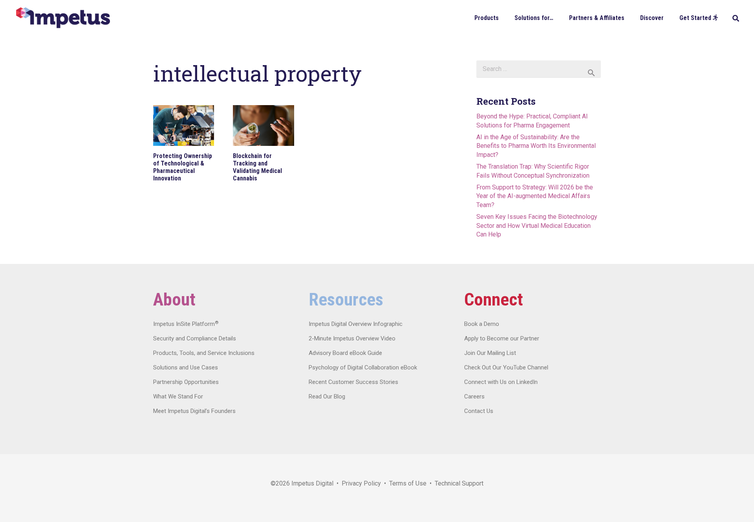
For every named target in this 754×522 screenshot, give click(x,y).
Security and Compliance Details (194, 338)
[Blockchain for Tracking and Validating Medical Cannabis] (263, 125)
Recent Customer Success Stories (353, 382)
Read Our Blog (327, 396)
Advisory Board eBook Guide (345, 352)
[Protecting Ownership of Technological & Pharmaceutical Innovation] (183, 125)
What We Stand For (178, 396)
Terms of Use (407, 483)
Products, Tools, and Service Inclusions (203, 352)
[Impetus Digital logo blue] (63, 18)
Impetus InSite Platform (185, 323)
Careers (474, 396)
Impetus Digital (312, 483)
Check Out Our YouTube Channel (506, 367)
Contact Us (478, 411)
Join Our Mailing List (490, 352)
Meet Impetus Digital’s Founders (194, 411)
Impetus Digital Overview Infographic (356, 323)
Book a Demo (481, 323)
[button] (504, 17)
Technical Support (459, 483)
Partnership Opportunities (186, 382)
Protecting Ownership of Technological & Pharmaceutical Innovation (182, 167)
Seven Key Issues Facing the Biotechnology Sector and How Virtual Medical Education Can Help (536, 225)
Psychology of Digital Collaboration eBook (363, 367)
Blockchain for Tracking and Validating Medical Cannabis (257, 167)
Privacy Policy (361, 483)
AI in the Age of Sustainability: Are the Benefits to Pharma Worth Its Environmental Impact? (536, 145)
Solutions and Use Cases (185, 367)
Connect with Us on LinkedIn (501, 382)
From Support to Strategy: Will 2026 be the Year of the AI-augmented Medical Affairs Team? (534, 196)
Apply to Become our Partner (501, 338)
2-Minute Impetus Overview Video (352, 338)
